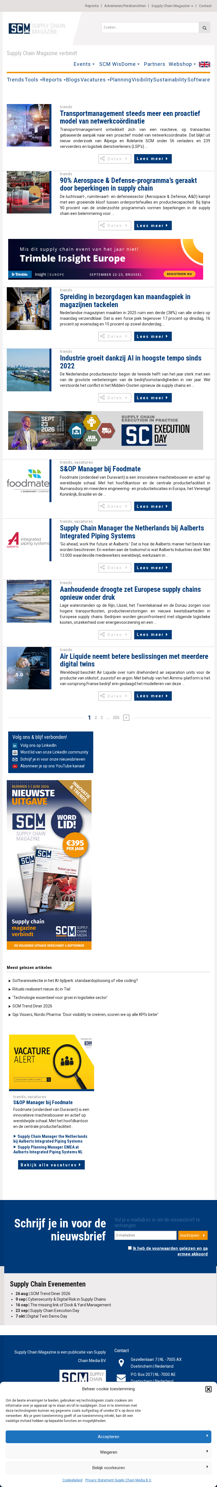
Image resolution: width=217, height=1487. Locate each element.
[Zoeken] (204, 27)
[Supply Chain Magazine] (38, 28)
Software (198, 80)
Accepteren (108, 1436)
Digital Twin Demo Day (41, 1316)
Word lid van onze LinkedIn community (54, 752)
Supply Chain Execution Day (47, 1310)
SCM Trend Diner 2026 (32, 1006)
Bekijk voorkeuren (108, 1467)
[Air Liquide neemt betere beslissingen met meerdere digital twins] (28, 668)
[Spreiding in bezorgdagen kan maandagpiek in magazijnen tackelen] (28, 308)
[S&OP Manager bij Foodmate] (28, 480)
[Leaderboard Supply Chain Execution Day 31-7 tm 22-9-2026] (105, 430)
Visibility (142, 80)
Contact (205, 6)
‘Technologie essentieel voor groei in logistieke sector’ (60, 997)
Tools (31, 80)
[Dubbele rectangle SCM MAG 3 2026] (49, 864)
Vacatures (93, 80)
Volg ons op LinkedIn (38, 745)
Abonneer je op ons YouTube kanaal (52, 766)
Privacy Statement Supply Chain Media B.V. (118, 1480)
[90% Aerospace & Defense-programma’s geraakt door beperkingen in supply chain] (28, 192)
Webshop (180, 64)
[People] (51, 1062)
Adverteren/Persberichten (125, 6)
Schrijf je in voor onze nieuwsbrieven (52, 759)
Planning (120, 80)
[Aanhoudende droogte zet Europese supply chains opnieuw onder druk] (28, 601)
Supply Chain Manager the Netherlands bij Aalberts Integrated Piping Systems (50, 1139)
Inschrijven (189, 1235)
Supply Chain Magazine (170, 6)
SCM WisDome (117, 64)
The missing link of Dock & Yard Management (63, 1305)
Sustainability (170, 80)
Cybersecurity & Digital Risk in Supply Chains (61, 1299)
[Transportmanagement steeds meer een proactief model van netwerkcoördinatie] (28, 125)
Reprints (92, 6)
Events (82, 64)
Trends (15, 80)
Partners (155, 64)
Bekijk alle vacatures (49, 1165)
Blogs (73, 80)
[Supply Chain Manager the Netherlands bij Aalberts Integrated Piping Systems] (28, 539)
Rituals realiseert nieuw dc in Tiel (41, 989)
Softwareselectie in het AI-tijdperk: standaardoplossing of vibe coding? (75, 980)
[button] (208, 1389)
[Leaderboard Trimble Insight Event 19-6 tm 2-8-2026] (105, 259)
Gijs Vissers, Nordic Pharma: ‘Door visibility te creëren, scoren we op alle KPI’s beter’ (85, 1014)
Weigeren (108, 1452)
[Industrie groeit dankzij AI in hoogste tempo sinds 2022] (28, 369)
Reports (52, 80)
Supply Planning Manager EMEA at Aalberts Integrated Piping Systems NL (48, 1149)
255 (116, 717)
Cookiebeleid (72, 1480)
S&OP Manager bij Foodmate (43, 1102)
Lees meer (150, 158)
